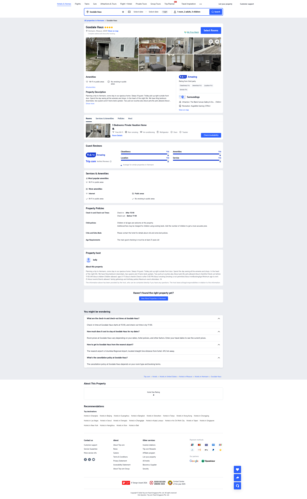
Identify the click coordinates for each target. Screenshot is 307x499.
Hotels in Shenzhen (154, 416)
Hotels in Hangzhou (107, 425)
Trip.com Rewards (149, 449)
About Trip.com (119, 445)
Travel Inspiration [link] (189, 4)
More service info (90, 453)
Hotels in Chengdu (120, 421)
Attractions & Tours (108, 4)
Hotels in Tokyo (169, 416)
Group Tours (156, 4)
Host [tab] (130, 118)
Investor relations (149, 445)
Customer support (90, 445)
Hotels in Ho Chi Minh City (175, 421)
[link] (225, 4)
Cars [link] (95, 4)
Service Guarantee (90, 449)
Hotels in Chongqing (201, 416)
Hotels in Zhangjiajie (136, 421)
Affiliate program (149, 453)
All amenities (90, 87)
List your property (149, 457)
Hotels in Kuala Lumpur (154, 421)
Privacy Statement (120, 461)
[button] (201, 4)
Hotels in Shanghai (91, 416)
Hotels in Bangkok (138, 416)
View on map (184, 110)
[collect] (237, 469)
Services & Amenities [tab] (105, 118)
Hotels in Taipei (192, 421)
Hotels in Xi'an (122, 425)
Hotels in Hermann (202, 377)
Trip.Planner (170, 4)
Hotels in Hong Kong (184, 416)
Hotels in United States (168, 377)
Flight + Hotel (126, 4)
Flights (78, 4)
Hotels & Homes (64, 4)
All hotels (146, 461)
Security (146, 469)
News (115, 449)
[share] (237, 477)
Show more (90, 104)
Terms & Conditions (120, 457)
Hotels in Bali (134, 425)
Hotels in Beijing (106, 416)
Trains (87, 4)
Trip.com (147, 377)
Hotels (154, 377)
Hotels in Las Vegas (91, 421)
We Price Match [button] (193, 32)
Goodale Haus (94, 27)
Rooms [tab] (89, 118)
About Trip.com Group (121, 469)
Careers (116, 453)
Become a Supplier (150, 465)
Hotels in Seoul (106, 421)
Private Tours (141, 4)
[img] (112, 54)
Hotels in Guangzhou (121, 416)
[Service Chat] (237, 485)
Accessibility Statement (121, 465)
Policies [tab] (121, 118)
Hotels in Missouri (185, 377)
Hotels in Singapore (207, 421)
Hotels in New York (91, 425)
